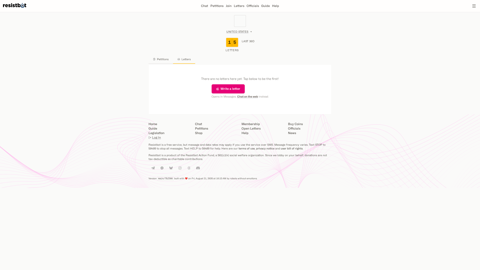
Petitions (217, 6)
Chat (204, 6)
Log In (156, 137)
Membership (251, 124)
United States (237, 31)
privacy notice (265, 148)
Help (275, 6)
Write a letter (230, 89)
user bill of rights (292, 148)
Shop (198, 133)
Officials (253, 6)
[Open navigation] (474, 6)
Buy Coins (295, 124)
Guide (265, 6)
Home (152, 124)
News (292, 133)
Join (229, 6)
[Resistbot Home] (14, 9)
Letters (239, 6)
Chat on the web (247, 96)
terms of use (246, 148)
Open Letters (251, 128)
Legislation (156, 133)
